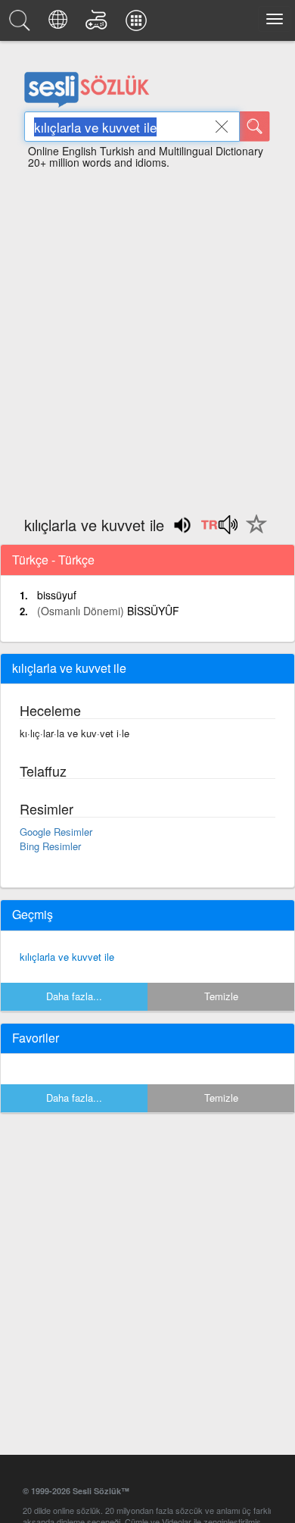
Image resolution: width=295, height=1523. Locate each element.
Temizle (221, 996)
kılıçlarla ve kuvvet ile (67, 956)
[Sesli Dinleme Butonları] (219, 529)
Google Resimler (56, 831)
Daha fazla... (74, 996)
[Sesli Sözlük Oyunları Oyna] (99, 24)
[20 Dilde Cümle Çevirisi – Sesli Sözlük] (60, 24)
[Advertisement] (147, 335)
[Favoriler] (253, 532)
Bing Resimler (50, 846)
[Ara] (255, 126)
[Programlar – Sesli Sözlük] (138, 24)
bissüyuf (56, 594)
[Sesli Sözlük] (22, 24)
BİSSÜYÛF (153, 610)
